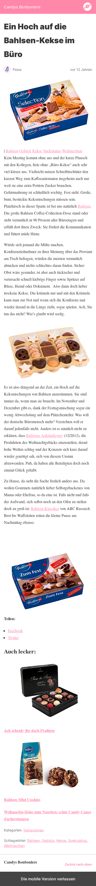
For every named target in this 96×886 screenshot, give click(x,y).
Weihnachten (72, 150)
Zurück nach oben (78, 864)
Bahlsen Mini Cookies (22, 799)
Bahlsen (12, 150)
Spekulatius (52, 150)
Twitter (13, 637)
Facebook (15, 630)
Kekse (37, 150)
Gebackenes (33, 830)
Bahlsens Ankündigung (44, 435)
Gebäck (25, 150)
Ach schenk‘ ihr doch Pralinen (29, 730)
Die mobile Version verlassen (48, 878)
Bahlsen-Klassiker (45, 508)
